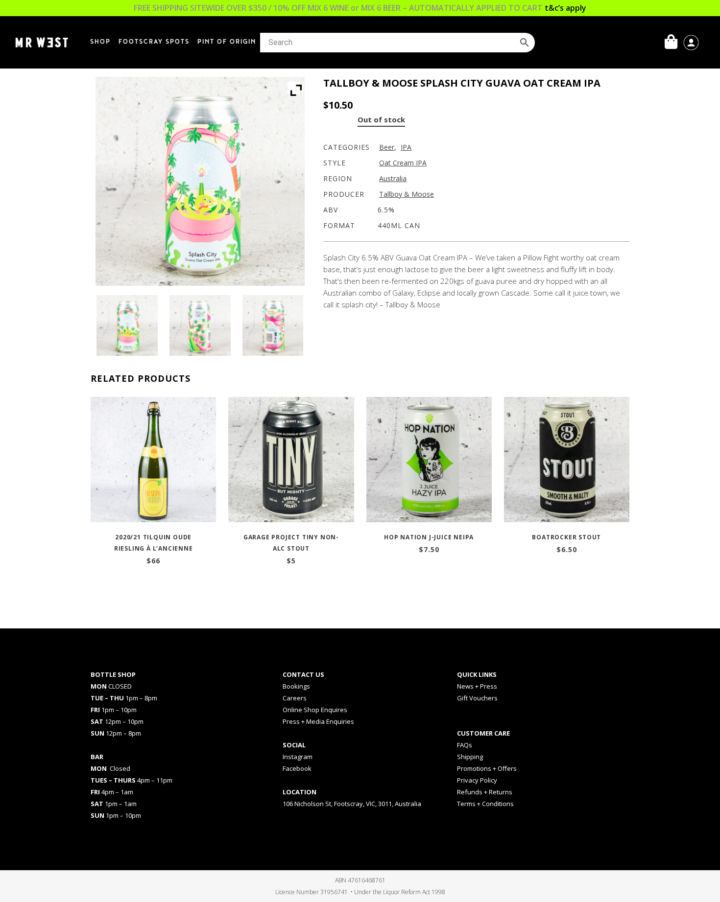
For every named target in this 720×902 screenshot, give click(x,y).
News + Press (477, 686)
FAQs (464, 744)
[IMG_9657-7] (127, 325)
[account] (691, 41)
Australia (393, 178)
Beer (386, 147)
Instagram (297, 756)
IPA (406, 147)
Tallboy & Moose (406, 194)
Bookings (296, 686)
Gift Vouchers (477, 698)
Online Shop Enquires (315, 709)
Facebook (297, 768)
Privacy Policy (477, 780)
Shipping (470, 756)
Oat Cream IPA (403, 162)
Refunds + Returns (484, 791)
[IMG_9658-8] (200, 325)
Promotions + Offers (487, 768)
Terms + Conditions (485, 803)
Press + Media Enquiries (318, 721)
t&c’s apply (565, 7)
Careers (295, 698)
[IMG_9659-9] (273, 325)
